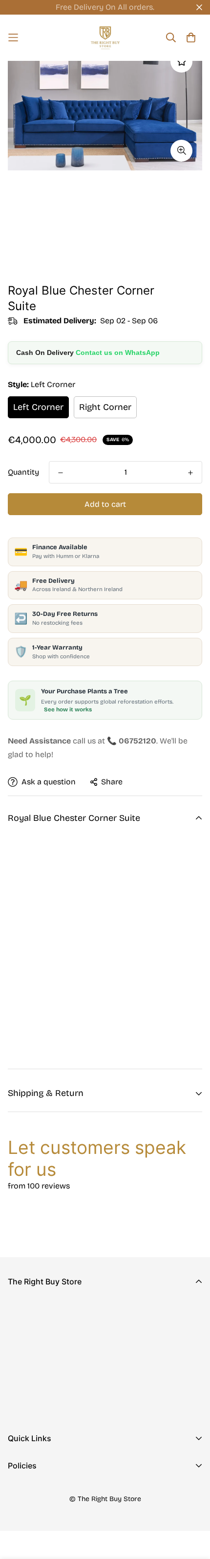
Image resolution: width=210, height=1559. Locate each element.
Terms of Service (38, 1537)
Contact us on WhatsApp (118, 352)
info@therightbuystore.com (58, 1384)
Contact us (28, 1479)
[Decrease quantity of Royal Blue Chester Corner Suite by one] (60, 473)
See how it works (68, 709)
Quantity (23, 472)
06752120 (25, 1370)
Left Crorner (38, 407)
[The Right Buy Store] (105, 38)
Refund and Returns (44, 1506)
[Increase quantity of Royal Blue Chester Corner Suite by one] (190, 473)
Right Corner (105, 407)
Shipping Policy (36, 1521)
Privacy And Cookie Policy (56, 1490)
